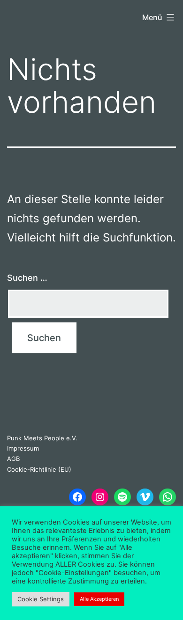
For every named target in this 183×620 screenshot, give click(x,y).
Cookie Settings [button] (40, 599)
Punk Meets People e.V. (42, 438)
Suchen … (27, 278)
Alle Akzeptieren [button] (99, 599)
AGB (13, 458)
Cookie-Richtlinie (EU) (39, 469)
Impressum (23, 448)
